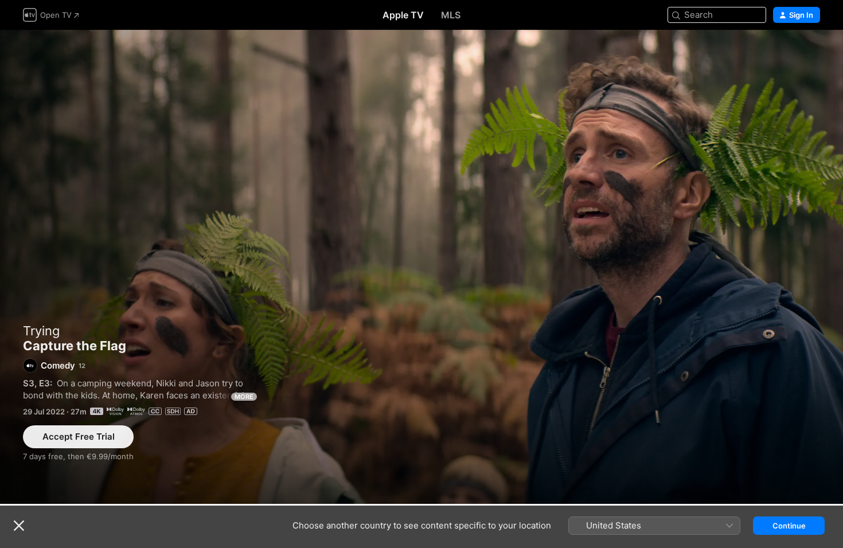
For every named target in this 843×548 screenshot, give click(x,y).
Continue (789, 525)
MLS (450, 15)
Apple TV (403, 15)
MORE (244, 397)
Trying (41, 330)
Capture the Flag (421, 267)
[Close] (19, 525)
